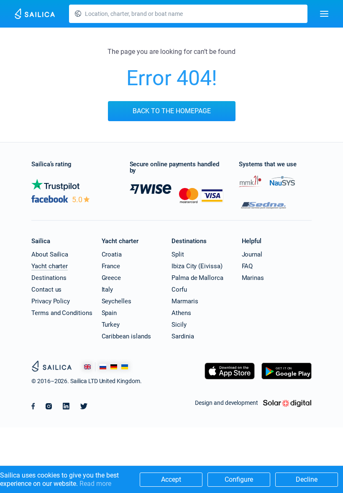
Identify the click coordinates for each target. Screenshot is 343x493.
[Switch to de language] (113, 366)
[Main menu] (324, 14)
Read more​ (95, 484)
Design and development (226, 403)
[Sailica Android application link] (286, 379)
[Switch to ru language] (103, 366)
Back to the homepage (172, 111)
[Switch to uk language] (124, 366)
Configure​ (239, 479)
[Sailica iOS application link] (230, 379)
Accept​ (171, 479)
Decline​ (306, 479)
